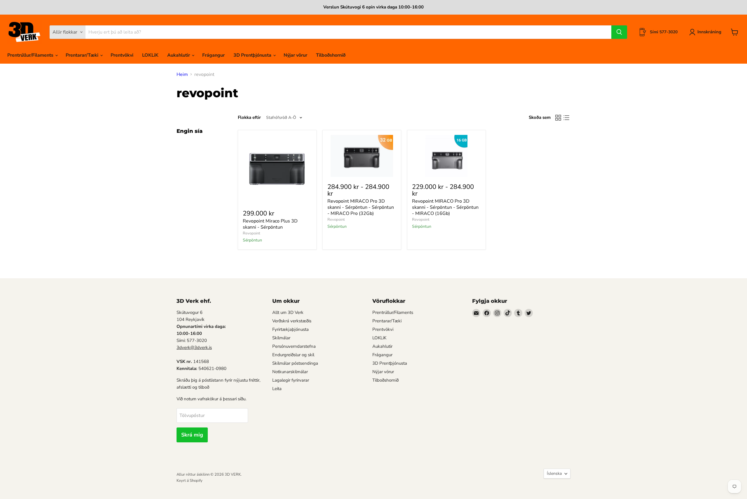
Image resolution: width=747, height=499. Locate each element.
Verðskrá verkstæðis (291, 321)
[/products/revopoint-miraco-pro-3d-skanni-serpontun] (361, 156)
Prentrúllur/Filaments (31, 55)
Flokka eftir (249, 117)
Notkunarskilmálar (290, 372)
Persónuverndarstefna (294, 346)
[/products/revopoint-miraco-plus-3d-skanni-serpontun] (277, 169)
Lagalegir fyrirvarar (290, 380)
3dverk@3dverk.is (194, 347)
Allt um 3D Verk (287, 312)
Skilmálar (281, 338)
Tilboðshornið (330, 55)
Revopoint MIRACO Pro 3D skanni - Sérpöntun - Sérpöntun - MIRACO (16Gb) (445, 207)
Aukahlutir (179, 55)
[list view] (566, 118)
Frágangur (213, 55)
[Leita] (619, 32)
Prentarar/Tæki (83, 55)
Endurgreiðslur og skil (293, 355)
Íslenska (554, 473)
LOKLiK (150, 55)
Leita (277, 389)
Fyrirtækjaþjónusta (290, 329)
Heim (182, 74)
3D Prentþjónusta (253, 55)
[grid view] (558, 118)
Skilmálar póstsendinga (295, 363)
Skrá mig (192, 434)
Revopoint (251, 233)
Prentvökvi (122, 55)
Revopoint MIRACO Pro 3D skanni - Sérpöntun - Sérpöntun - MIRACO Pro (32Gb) (360, 207)
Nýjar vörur (295, 55)
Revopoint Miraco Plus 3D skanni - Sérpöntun (270, 224)
